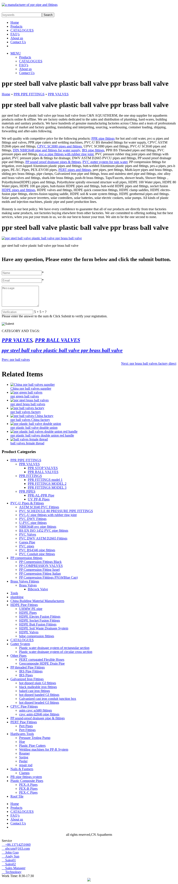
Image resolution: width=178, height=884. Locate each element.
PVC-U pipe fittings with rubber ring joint (48, 515)
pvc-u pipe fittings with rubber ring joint (66, 154)
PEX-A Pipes (28, 784)
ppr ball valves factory (25, 412)
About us (16, 38)
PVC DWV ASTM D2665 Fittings (43, 538)
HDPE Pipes (28, 612)
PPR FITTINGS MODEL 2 (47, 483)
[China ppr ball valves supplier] (32, 384)
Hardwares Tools (22, 734)
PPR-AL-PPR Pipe (41, 495)
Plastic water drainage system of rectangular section (54, 648)
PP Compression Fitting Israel (39, 569)
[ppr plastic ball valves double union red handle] (43, 431)
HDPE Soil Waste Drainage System (43, 628)
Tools (14, 593)
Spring (23, 757)
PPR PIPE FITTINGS (29, 94)
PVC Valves (27, 534)
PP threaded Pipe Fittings (27, 667)
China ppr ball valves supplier (30, 388)
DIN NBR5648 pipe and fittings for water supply (46, 150)
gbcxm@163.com (16, 848)
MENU (15, 53)
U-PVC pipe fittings (33, 523)
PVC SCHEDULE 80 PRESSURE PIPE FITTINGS (56, 511)
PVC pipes (26, 546)
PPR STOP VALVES (43, 468)
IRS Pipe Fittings (31, 671)
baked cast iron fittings (34, 691)
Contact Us (18, 42)
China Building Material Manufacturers (37, 601)
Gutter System (20, 644)
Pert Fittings (27, 730)
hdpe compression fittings (36, 636)
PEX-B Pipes (28, 788)
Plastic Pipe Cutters (32, 745)
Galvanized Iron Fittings (27, 679)
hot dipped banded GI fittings (39, 695)
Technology (11, 872)
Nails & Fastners (21, 769)
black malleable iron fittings (38, 687)
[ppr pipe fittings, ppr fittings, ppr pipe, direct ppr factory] (30, 5)
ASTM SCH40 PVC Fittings (39, 507)
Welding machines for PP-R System (43, 749)
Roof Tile (16, 796)
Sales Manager (13, 868)
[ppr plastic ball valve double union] (35, 423)
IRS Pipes (26, 675)
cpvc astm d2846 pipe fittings (39, 714)
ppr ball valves (16, 359)
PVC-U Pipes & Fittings (27, 503)
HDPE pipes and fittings (18, 190)
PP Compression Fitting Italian (40, 573)
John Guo (10, 852)
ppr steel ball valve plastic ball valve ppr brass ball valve (62, 350)
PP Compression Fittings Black (40, 562)
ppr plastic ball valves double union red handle (42, 435)
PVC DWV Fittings (32, 519)
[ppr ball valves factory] (27, 408)
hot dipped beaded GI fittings (39, 702)
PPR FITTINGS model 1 (45, 480)
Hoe (22, 741)
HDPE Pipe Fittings (24, 605)
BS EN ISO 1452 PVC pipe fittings (43, 530)
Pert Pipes (26, 726)
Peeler (23, 761)
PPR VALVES (58, 94)
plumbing (16, 597)
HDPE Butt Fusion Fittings (37, 624)
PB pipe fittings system (26, 777)
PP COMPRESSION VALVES (41, 566)
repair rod (25, 765)
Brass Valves (28, 585)
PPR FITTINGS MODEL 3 (47, 487)
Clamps (24, 773)
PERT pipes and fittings (74, 170)
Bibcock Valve (38, 589)
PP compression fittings (26, 558)
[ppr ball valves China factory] (31, 416)
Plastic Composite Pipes (26, 781)
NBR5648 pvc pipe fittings (37, 526)
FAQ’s (15, 34)
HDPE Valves (28, 632)
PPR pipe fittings (103, 138)
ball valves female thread (27, 443)
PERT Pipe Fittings (23, 722)
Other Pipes (18, 655)
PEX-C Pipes (28, 792)
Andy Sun (10, 856)
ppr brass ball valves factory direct (148, 363)
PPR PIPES (27, 491)
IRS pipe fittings (93, 150)
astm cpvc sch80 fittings (35, 710)
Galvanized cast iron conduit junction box (47, 698)
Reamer (24, 753)
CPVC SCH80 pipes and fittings (59, 146)
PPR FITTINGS (30, 476)
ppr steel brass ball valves (27, 404)
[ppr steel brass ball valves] (29, 400)
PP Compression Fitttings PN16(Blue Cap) (48, 577)
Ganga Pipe (27, 542)
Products (16, 26)
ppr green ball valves (24, 396)
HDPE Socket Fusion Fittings (39, 620)
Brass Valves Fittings (24, 581)
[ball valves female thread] (29, 439)
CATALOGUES (22, 30)
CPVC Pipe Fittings (24, 706)
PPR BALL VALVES (57, 340)
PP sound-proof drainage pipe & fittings (37, 718)
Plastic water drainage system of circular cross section (55, 652)
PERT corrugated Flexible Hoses (41, 659)
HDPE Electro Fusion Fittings (39, 616)
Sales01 (9, 860)
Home (14, 22)
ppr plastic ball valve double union (34, 427)
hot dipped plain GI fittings (37, 683)
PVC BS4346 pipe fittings (37, 550)
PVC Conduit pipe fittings (37, 554)
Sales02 (9, 864)
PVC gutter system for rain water (104, 162)
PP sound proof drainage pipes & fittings (53, 162)
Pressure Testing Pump (34, 738)
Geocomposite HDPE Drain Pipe (42, 663)
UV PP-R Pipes (38, 499)
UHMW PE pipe (30, 609)
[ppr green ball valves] (26, 392)
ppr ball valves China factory (30, 420)
